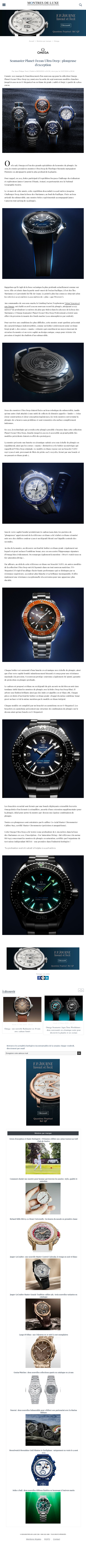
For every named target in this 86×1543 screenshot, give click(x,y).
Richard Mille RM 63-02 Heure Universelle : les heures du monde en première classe (43, 1219)
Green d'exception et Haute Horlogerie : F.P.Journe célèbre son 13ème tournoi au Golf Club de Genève (43, 1140)
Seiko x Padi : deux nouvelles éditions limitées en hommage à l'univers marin (44, 1490)
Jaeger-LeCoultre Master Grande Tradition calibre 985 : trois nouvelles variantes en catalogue (43, 1295)
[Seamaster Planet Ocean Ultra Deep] (43, 88)
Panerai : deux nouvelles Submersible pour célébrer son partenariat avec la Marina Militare (43, 1411)
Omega (56, 41)
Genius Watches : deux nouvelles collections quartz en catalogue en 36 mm (43, 1372)
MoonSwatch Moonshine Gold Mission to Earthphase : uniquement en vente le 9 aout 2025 (43, 1451)
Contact (56, 1539)
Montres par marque (44, 41)
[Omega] (43, 50)
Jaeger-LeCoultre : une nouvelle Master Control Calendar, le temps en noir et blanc (43, 1257)
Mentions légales (33, 1539)
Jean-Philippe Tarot (21, 71)
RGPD (47, 1539)
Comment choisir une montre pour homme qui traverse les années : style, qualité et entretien (43, 1180)
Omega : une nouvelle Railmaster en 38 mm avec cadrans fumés (22, 1030)
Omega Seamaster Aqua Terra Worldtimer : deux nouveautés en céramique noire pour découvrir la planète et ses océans (63, 1030)
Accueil (31, 41)
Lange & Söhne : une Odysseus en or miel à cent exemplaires (43, 1334)
